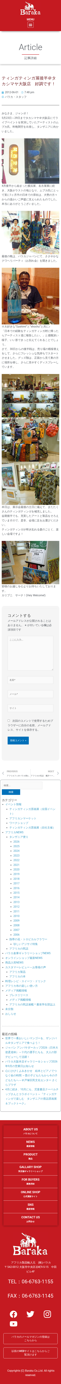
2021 (16, 865)
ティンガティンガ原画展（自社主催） (32, 827)
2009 (16, 920)
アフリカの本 (17, 976)
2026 (16, 841)
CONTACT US (30, 1219)
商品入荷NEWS (14, 962)
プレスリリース (18, 995)
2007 (16, 930)
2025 (16, 846)
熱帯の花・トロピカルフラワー (28, 939)
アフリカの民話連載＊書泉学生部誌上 (32, 1004)
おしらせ (10, 1013)
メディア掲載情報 (16, 990)
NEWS (30, 1143)
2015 (16, 892)
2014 (16, 897)
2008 (16, 925)
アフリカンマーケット (22, 818)
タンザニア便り (18, 837)
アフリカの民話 (18, 948)
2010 (16, 916)
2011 (16, 911)
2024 (16, 850)
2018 (16, 878)
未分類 (9, 1009)
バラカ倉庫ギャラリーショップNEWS (28, 953)
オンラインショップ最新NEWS (24, 958)
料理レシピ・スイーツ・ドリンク (25, 981)
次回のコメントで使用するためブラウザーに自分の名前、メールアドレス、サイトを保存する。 (30, 725)
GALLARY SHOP (30, 1168)
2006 (16, 934)
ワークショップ (18, 823)
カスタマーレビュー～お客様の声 (25, 967)
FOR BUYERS (30, 1181)
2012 (16, 906)
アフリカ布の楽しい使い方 (21, 985)
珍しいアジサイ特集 (25, 944)
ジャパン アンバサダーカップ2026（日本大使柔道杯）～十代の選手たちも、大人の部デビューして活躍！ (31, 1052)
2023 (16, 855)
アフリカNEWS (14, 832)
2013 (16, 902)
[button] (31, 25)
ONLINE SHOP (30, 1194)
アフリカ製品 (17, 971)
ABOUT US (30, 1131)
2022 (16, 860)
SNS (30, 1206)
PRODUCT (31, 1156)
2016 (16, 888)
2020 (16, 869)
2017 (16, 883)
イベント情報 (13, 804)
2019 (16, 874)
